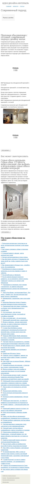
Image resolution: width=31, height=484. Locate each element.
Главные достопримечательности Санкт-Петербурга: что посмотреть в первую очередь (15, 466)
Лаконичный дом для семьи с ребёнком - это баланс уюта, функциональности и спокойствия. (14, 308)
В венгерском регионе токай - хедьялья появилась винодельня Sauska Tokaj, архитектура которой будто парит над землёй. (15, 377)
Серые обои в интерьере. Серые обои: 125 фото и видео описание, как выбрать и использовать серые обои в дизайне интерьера (15, 164)
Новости (15, 6)
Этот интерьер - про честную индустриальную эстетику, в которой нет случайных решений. (13, 314)
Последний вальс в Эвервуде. (11, 275)
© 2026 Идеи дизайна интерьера (9, 475)
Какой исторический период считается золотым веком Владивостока (13, 441)
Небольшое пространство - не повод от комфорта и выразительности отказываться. (14, 401)
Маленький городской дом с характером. (15, 320)
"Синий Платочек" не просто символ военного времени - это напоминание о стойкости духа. (13, 461)
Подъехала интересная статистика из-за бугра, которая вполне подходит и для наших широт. (15, 245)
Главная (8, 6)
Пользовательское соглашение (13, 477)
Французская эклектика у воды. (12, 391)
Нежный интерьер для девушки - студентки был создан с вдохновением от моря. (15, 366)
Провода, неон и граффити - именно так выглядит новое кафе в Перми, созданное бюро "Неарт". (14, 357)
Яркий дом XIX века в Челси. (12, 353)
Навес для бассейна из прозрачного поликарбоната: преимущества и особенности (15, 417)
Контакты (4, 477)
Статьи (22, 6)
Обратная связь (5, 482)
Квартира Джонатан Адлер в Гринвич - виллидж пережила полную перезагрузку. (14, 303)
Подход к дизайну (8, 17)
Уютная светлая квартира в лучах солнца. (15, 257)
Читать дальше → (6, 150)
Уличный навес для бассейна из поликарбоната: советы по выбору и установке (15, 429)
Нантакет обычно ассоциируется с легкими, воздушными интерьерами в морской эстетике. (15, 343)
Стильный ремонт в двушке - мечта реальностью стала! (12, 254)
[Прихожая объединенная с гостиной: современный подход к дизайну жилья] (15, 116)
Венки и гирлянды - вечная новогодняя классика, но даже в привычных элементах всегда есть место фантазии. (14, 324)
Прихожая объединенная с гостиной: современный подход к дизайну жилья (14, 37)
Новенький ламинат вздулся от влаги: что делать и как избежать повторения (15, 409)
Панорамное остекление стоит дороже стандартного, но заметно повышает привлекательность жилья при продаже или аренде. (14, 287)
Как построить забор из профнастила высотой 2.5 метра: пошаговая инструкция (14, 445)
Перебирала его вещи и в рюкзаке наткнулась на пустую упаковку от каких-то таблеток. (14, 271)
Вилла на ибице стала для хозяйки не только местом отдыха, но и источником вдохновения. (13, 371)
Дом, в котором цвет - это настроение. (14, 318)
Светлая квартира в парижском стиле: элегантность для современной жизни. (13, 425)
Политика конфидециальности (8, 479)
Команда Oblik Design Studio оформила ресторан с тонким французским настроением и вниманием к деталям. (15, 338)
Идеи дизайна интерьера (15, 3)
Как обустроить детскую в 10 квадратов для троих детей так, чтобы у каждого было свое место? (15, 261)
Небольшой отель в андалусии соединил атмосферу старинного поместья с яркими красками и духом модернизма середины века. (15, 383)
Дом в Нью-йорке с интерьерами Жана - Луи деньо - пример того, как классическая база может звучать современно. (15, 294)
